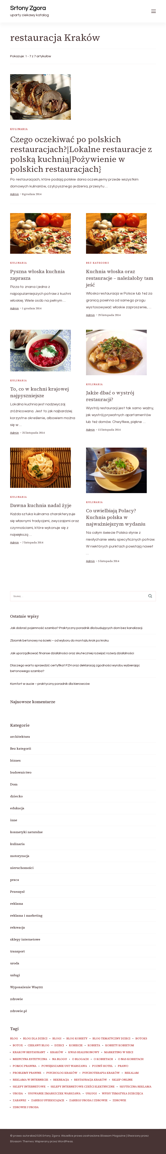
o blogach (80, 1059)
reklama (16, 903)
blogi (56, 1038)
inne (13, 820)
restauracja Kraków (90, 1079)
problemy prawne (27, 1073)
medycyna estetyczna (30, 1059)
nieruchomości (22, 867)
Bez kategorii (97, 262)
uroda (14, 963)
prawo (123, 1066)
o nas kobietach (131, 1059)
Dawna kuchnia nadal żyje (40, 505)
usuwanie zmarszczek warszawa (54, 1093)
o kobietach (103, 1059)
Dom (13, 784)
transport (17, 951)
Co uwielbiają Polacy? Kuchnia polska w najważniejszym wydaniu (116, 517)
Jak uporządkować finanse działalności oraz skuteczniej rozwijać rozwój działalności (72, 653)
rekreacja (17, 927)
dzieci (59, 1045)
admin (14, 194)
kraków (56, 1052)
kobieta (94, 1045)
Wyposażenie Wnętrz (26, 987)
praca (14, 879)
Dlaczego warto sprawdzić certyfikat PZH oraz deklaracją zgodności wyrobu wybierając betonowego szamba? (75, 668)
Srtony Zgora (28, 8)
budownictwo (20, 772)
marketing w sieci (118, 1052)
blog (14, 1038)
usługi (15, 975)
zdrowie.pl (18, 1011)
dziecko (16, 796)
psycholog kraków (61, 1073)
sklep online (122, 1079)
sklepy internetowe (25, 939)
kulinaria (19, 129)
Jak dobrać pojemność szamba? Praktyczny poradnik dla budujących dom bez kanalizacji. (76, 628)
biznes (15, 760)
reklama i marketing (26, 915)
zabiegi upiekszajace (47, 1100)
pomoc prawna (24, 1066)
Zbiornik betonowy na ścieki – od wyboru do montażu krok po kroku (59, 640)
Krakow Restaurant (29, 1052)
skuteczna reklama (135, 1086)
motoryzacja (19, 856)
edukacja (17, 808)
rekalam (132, 1073)
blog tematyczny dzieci (111, 1038)
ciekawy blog (38, 1045)
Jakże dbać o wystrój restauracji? (110, 396)
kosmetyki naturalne (26, 832)
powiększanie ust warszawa (64, 1066)
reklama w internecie (30, 1079)
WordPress (65, 1141)
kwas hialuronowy (83, 1052)
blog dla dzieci (35, 1038)
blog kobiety (76, 1038)
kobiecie (76, 1045)
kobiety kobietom (119, 1045)
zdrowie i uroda (26, 1107)
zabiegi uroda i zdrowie (88, 1100)
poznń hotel (102, 1066)
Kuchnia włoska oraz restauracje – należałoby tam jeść (119, 278)
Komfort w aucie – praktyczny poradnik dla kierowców (50, 683)
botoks (141, 1038)
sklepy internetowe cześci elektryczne (83, 1086)
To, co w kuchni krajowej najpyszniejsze (39, 392)
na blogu (59, 1059)
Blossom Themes (22, 1141)
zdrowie (16, 999)
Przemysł (17, 891)
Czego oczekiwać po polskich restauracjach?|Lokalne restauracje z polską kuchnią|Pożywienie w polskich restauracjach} (81, 154)
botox (18, 1045)
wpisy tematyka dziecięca (122, 1093)
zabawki (19, 1100)
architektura (20, 736)
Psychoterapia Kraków (101, 1073)
